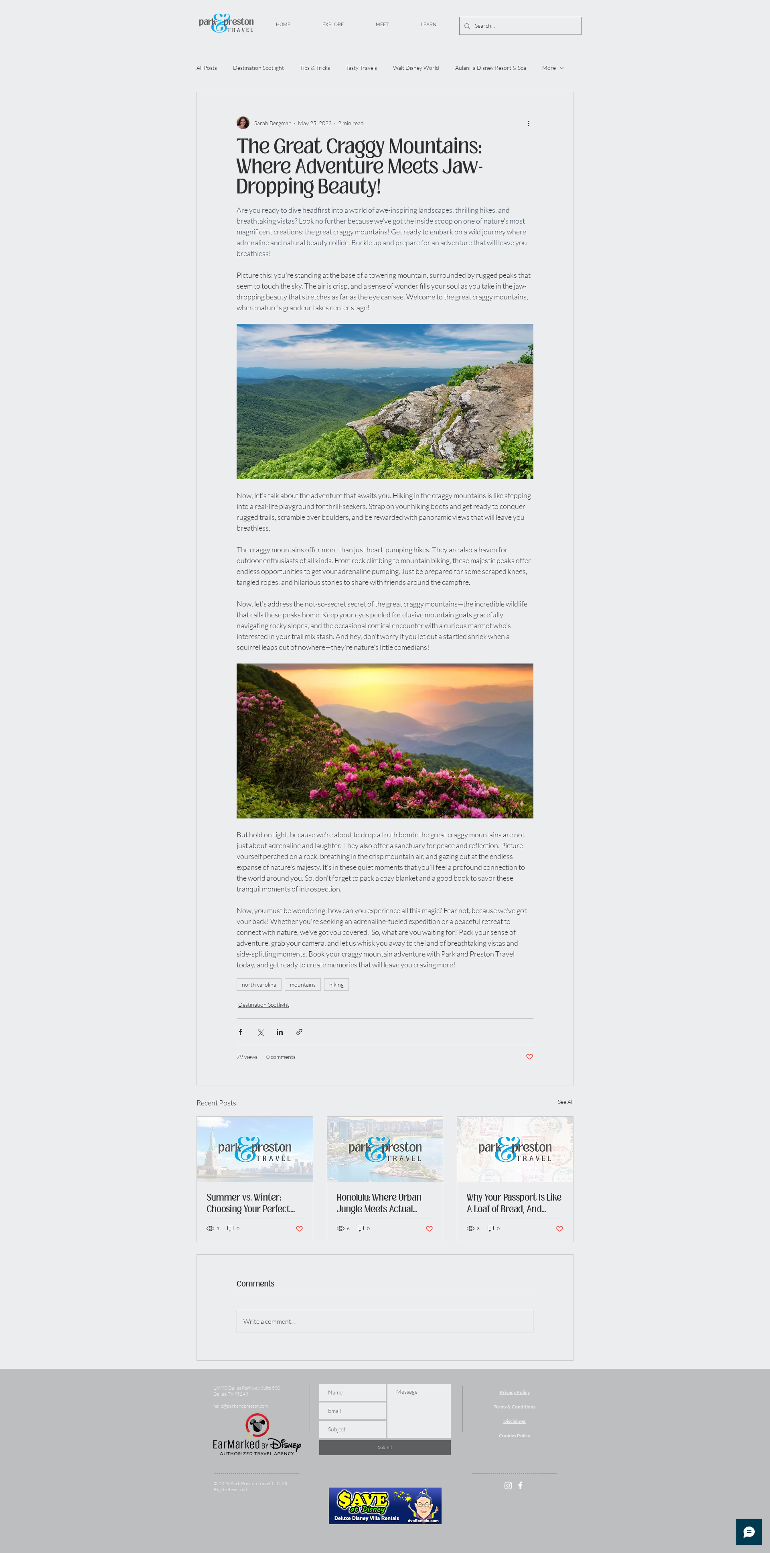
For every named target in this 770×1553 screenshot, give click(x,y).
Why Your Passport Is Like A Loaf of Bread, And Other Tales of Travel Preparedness (514, 1203)
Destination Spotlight (258, 67)
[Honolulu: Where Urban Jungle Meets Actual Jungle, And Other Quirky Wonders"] (385, 1149)
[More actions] (528, 123)
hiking (336, 984)
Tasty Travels (361, 67)
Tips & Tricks (315, 67)
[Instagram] (508, 1485)
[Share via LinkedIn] (280, 1032)
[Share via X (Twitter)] (260, 1032)
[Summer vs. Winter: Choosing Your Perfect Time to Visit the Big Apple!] (255, 1149)
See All (565, 1101)
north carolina (259, 984)
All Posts (207, 67)
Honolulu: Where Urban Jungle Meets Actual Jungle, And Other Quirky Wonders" (384, 1203)
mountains (303, 984)
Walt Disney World (416, 67)
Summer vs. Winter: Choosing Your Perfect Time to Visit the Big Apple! (248, 1203)
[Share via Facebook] (240, 1032)
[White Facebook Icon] (520, 1485)
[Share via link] (299, 1032)
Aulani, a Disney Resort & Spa (490, 67)
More (549, 67)
